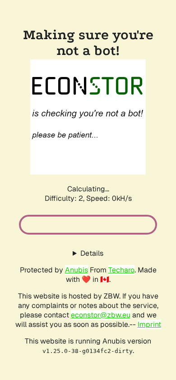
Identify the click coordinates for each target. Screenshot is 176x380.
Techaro (121, 270)
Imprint (149, 324)
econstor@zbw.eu (100, 315)
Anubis (76, 270)
